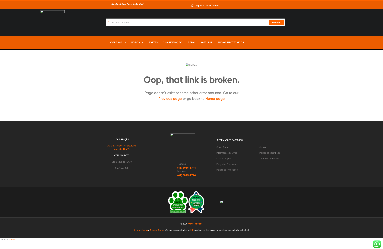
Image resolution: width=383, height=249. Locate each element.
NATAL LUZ (206, 42)
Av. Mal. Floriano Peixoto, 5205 (121, 146)
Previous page (170, 98)
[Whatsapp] (264, 42)
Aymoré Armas (157, 230)
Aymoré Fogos (195, 224)
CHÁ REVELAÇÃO (172, 42)
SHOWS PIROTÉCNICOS (231, 42)
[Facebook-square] (135, 202)
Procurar (276, 22)
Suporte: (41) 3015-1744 (207, 5)
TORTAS (153, 42)
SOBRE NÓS (115, 42)
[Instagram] (269, 42)
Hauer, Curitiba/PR (121, 149)
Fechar (12, 239)
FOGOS (135, 42)
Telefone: (181, 164)
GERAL (191, 42)
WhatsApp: (182, 171)
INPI (192, 230)
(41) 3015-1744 (186, 167)
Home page (215, 98)
